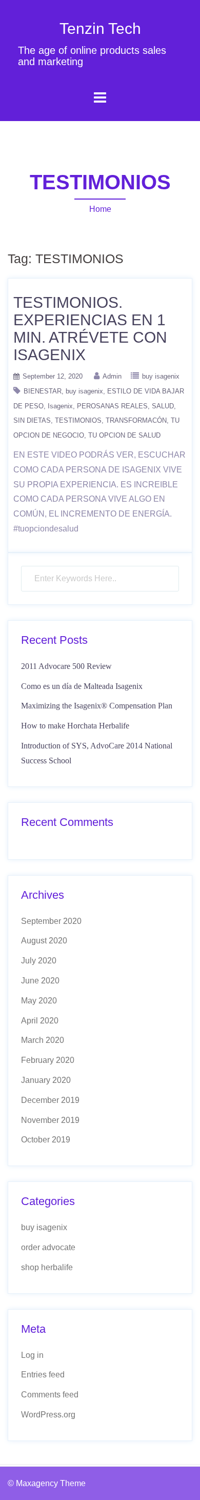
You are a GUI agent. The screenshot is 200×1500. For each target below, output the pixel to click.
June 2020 (40, 980)
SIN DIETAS (32, 420)
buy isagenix (160, 376)
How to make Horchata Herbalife (75, 725)
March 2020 (42, 1040)
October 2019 (45, 1139)
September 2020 (51, 921)
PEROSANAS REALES (112, 406)
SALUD (163, 406)
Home (100, 209)
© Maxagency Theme (47, 1483)
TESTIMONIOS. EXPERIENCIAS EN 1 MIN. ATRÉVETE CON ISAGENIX (90, 328)
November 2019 (50, 1120)
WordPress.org (48, 1414)
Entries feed (43, 1374)
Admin (112, 376)
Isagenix (60, 406)
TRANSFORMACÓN (136, 420)
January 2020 (46, 1080)
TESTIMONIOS (78, 420)
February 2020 (47, 1060)
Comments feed (49, 1394)
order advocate (48, 1247)
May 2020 (39, 1000)
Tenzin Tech (100, 28)
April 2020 (39, 1020)
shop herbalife (47, 1267)
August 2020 (44, 940)
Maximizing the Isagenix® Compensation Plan (96, 705)
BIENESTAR (43, 391)
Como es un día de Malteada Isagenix (82, 686)
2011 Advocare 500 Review (66, 666)
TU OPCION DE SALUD (124, 435)
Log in (32, 1355)
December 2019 (50, 1100)
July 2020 (38, 960)
